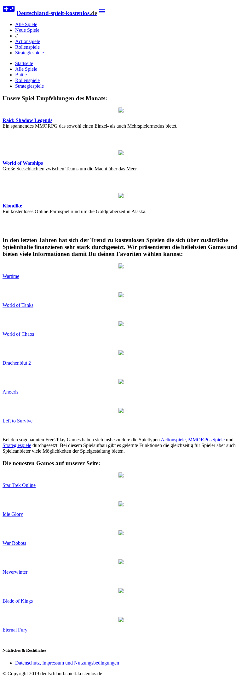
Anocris (10, 392)
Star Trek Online (19, 485)
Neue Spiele (27, 30)
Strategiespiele (29, 52)
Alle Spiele (26, 24)
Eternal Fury (15, 629)
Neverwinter (15, 572)
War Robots (14, 543)
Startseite (24, 63)
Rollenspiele (27, 47)
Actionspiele (27, 41)
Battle (21, 74)
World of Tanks (18, 305)
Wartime (11, 276)
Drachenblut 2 (17, 363)
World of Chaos (18, 334)
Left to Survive (17, 420)
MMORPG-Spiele (206, 439)
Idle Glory (13, 514)
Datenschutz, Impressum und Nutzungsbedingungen (67, 662)
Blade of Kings (18, 601)
